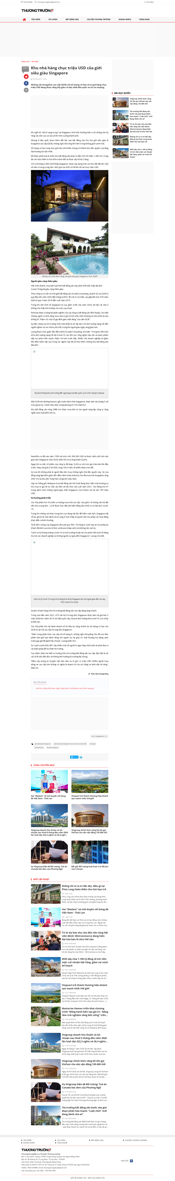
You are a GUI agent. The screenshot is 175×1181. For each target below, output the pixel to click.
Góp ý (25, 68)
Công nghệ (62, 1143)
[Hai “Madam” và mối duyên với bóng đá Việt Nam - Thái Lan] (46, 917)
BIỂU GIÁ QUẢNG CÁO (96, 1178)
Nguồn (98, 736)
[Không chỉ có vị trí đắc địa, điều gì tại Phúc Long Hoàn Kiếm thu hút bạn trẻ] (46, 894)
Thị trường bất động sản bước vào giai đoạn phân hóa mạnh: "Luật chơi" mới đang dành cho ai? (84, 1111)
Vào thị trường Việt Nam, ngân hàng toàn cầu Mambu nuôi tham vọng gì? (65, 688)
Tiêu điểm (27, 1140)
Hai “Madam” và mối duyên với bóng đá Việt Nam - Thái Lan (48, 797)
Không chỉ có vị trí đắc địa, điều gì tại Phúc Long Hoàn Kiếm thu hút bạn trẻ (84, 887)
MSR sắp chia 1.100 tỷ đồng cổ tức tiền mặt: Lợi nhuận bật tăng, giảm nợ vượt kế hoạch (85, 962)
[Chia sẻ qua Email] (26, 90)
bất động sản (39, 747)
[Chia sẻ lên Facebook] (26, 83)
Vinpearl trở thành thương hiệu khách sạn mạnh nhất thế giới (89, 797)
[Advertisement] (87, 39)
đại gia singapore (52, 747)
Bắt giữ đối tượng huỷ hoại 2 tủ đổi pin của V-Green (89, 867)
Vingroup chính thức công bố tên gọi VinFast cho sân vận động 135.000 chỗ (89, 831)
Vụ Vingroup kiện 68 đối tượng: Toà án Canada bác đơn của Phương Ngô (49, 867)
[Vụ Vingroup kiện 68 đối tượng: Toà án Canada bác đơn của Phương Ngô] (46, 1092)
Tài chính (61, 1140)
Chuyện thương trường (136, 1140)
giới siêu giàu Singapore (43, 744)
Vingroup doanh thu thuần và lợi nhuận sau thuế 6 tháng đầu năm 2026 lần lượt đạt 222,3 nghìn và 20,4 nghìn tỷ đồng (49, 833)
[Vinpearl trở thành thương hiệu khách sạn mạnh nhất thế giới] (46, 993)
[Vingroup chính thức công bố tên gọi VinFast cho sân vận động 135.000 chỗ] (46, 1069)
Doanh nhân (29, 1143)
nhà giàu (92, 744)
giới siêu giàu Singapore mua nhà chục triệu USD (70, 744)
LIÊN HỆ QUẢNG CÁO (78, 1178)
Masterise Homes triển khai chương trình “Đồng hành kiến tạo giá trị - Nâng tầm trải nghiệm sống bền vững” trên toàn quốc (85, 1012)
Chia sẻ (75, 757)
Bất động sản (97, 1140)
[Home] (26, 76)
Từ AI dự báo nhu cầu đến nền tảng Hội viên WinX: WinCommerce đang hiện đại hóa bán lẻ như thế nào (85, 936)
